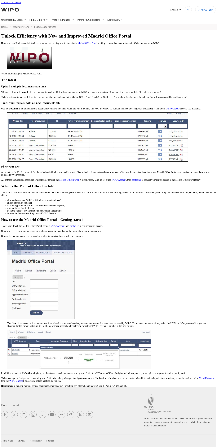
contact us (136, 180)
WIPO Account (119, 180)
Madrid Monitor (206, 378)
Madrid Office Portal (87, 43)
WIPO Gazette (173, 108)
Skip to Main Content (11, 2)
